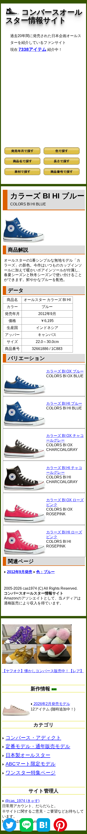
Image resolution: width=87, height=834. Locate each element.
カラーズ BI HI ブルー (64, 403)
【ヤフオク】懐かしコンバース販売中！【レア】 (43, 671)
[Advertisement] (43, 100)
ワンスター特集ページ (31, 772)
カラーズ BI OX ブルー (65, 371)
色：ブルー (45, 572)
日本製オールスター (28, 755)
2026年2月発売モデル (51, 704)
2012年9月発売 (19, 572)
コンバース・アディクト (33, 737)
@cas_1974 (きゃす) (22, 801)
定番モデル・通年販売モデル (38, 746)
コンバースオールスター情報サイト (44, 16)
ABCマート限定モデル (31, 763)
